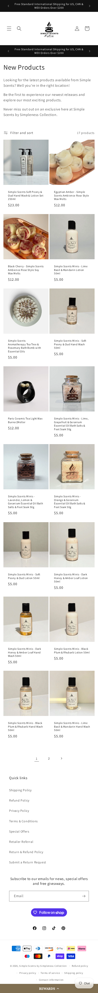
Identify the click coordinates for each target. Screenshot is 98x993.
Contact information (51, 979)
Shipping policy (73, 973)
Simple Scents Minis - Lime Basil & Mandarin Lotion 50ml (71, 270)
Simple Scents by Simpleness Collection (43, 965)
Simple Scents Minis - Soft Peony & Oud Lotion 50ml (24, 576)
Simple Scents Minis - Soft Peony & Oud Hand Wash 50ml (70, 344)
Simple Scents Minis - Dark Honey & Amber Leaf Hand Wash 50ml (24, 652)
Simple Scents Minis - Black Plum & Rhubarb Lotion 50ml (72, 650)
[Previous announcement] (8, 6)
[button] (49, 988)
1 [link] (37, 758)
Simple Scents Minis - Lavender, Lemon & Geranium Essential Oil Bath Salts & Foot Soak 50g (25, 502)
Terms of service (50, 973)
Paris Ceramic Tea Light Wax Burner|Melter (25, 420)
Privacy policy (27, 973)
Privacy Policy (19, 811)
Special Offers (19, 831)
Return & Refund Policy (26, 852)
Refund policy (80, 965)
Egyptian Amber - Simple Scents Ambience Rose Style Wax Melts (71, 195)
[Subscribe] (84, 896)
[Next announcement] (90, 6)
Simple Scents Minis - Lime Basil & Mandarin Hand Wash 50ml (72, 726)
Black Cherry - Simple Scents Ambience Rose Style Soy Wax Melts (26, 270)
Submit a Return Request (27, 862)
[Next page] (61, 758)
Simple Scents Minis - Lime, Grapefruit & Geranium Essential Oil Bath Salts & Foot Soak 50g (71, 424)
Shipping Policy (20, 790)
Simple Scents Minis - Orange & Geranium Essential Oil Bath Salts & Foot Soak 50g (69, 502)
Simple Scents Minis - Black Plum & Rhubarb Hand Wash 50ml (25, 726)
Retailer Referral (21, 842)
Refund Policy (19, 800)
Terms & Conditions (23, 821)
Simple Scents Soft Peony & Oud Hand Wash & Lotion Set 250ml (26, 195)
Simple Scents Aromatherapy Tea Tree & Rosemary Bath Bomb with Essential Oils (24, 346)
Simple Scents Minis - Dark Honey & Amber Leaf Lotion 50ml (71, 578)
